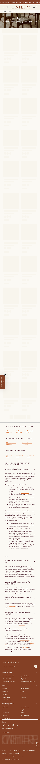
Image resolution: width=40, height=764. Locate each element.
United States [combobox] (6, 732)
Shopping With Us (8, 704)
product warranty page (24, 640)
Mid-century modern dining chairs (11, 443)
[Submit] (35, 666)
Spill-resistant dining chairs (29, 431)
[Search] (7, 7)
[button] (36, 7)
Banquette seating (25, 493)
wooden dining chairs (10, 606)
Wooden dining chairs (19, 431)
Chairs (4, 11)
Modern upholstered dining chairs (27, 443)
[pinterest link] (8, 725)
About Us (5, 685)
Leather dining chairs (9, 431)
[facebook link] (3, 725)
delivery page (22, 625)
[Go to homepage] (20, 7)
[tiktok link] (17, 725)
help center (25, 647)
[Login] (34, 7)
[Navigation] (3, 7)
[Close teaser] (5, 375)
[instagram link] (13, 725)
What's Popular (7, 673)
